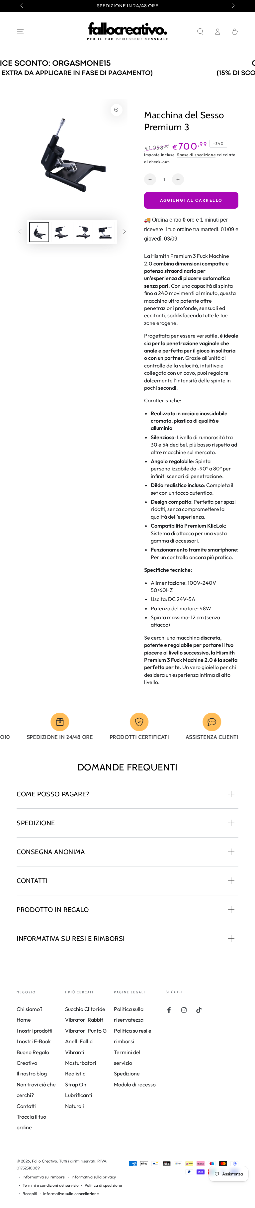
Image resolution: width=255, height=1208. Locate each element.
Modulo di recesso (135, 1084)
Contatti (26, 1106)
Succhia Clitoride (85, 1009)
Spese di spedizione (196, 154)
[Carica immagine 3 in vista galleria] (83, 232)
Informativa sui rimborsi (44, 1176)
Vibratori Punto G (86, 1030)
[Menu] (20, 31)
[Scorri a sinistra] (22, 6)
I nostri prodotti (34, 1030)
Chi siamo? (29, 1009)
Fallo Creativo (44, 1160)
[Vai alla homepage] (127, 31)
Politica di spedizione (103, 1185)
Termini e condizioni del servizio (51, 1185)
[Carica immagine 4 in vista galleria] (105, 232)
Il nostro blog (32, 1073)
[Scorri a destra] (232, 6)
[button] (200, 31)
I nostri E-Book (34, 1041)
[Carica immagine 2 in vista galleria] (61, 232)
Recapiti (30, 1193)
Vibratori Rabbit (84, 1019)
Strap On (75, 1084)
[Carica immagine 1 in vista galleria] (39, 232)
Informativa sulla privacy (93, 1176)
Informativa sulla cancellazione (71, 1193)
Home (24, 1019)
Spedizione (127, 1073)
